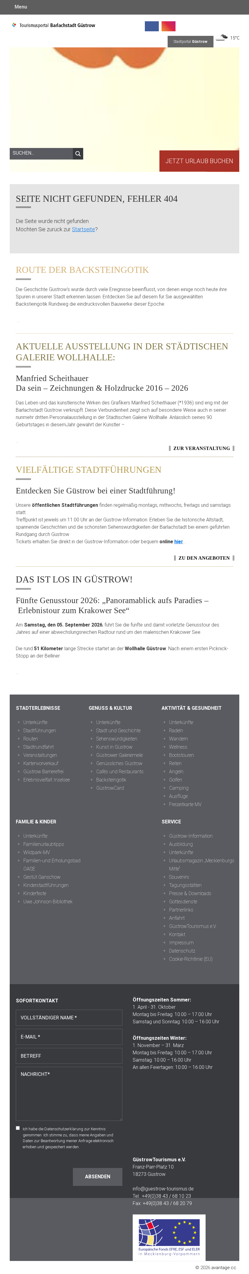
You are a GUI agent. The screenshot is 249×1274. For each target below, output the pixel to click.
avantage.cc (223, 1267)
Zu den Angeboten (204, 558)
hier (178, 541)
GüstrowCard (110, 788)
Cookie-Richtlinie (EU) (191, 959)
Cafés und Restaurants (120, 771)
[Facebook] (152, 25)
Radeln (176, 730)
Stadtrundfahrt (38, 747)
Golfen (175, 780)
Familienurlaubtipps (43, 844)
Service (171, 822)
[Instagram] (169, 25)
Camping (179, 788)
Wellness (178, 747)
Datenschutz (182, 951)
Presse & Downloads (190, 893)
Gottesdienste (183, 902)
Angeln (176, 771)
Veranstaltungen (40, 755)
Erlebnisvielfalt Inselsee (46, 780)
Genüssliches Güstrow (119, 763)
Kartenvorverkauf (40, 763)
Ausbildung (181, 844)
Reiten (175, 763)
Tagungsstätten (185, 885)
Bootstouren (181, 755)
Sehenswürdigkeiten (116, 739)
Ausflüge (178, 796)
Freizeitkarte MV (185, 804)
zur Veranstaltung (201, 448)
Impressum (181, 943)
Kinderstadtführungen (46, 885)
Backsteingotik (111, 780)
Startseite (83, 229)
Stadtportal (190, 41)
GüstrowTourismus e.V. (193, 926)
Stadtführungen (39, 730)
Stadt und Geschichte (118, 730)
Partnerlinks (181, 910)
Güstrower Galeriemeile (119, 755)
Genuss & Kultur (110, 708)
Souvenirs (179, 877)
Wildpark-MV (36, 852)
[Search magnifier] (78, 154)
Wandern (178, 739)
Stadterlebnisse (38, 708)
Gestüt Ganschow (41, 877)
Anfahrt (177, 918)
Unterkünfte (35, 722)
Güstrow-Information (191, 836)
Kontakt (177, 934)
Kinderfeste (34, 893)
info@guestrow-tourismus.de (163, 1189)
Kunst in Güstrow (114, 747)
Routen (30, 739)
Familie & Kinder (36, 822)
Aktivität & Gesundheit (192, 708)
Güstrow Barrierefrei (43, 771)
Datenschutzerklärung (63, 1129)
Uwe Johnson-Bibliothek (48, 902)
